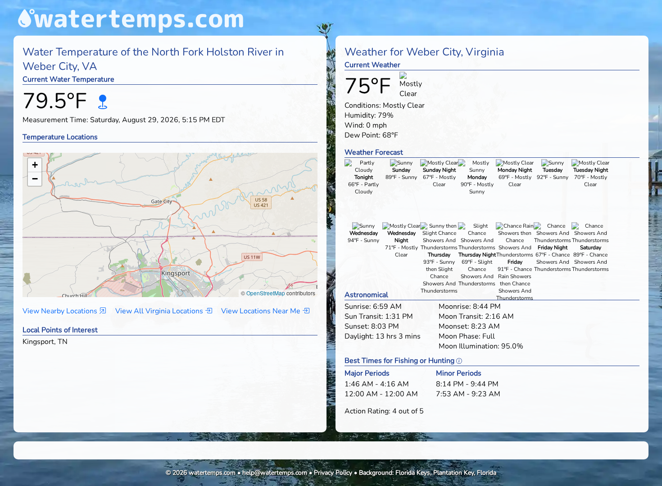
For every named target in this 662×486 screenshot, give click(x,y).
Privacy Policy (333, 472)
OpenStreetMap (265, 293)
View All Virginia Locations (160, 311)
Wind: (354, 125)
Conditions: (363, 105)
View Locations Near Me (261, 311)
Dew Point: (363, 135)
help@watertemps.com (274, 472)
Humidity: (360, 115)
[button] (170, 216)
